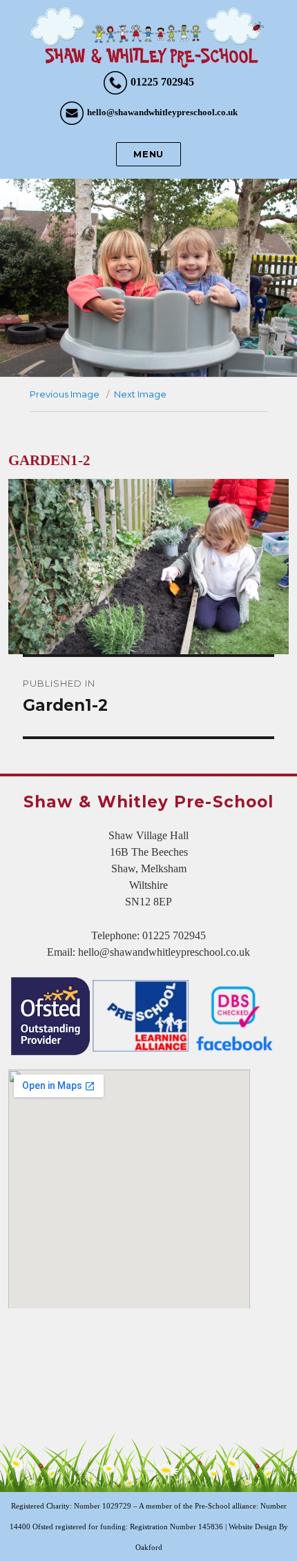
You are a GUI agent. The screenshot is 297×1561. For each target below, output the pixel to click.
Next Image (140, 394)
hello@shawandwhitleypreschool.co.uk (162, 112)
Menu (148, 153)
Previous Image (64, 394)
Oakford (148, 1547)
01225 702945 (162, 82)
